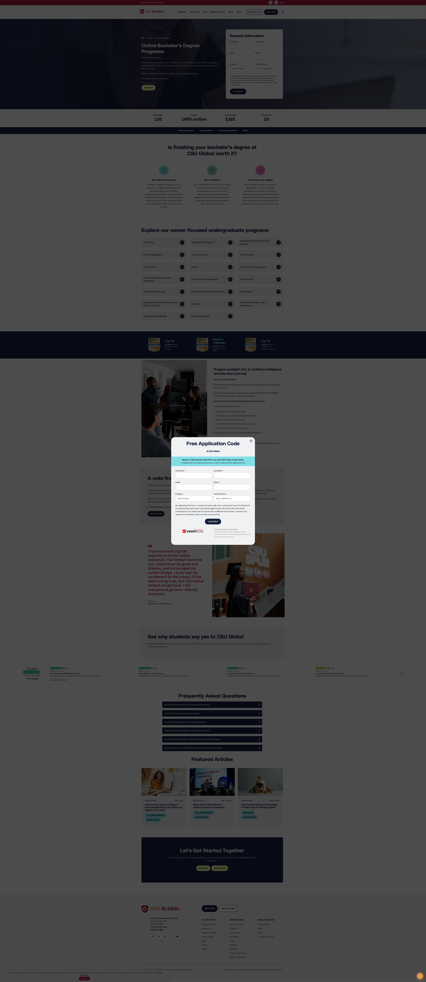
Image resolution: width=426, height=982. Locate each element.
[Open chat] (420, 976)
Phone (217, 482)
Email (177, 482)
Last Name (218, 471)
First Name (180, 471)
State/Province (220, 494)
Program (179, 494)
